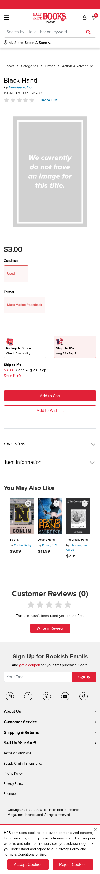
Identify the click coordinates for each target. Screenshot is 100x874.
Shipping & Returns (21, 732)
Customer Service (20, 722)
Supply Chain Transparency (23, 763)
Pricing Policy (13, 773)
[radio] (25, 347)
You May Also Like (29, 488)
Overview (15, 444)
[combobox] (50, 31)
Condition (11, 261)
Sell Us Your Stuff (20, 743)
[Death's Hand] (50, 516)
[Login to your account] (83, 17)
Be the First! (49, 100)
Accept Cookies (28, 864)
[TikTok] (83, 696)
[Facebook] (28, 696)
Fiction (50, 66)
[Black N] (22, 516)
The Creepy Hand (77, 539)
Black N (14, 539)
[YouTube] (65, 696)
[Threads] (47, 696)
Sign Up (84, 677)
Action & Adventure (77, 66)
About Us (12, 711)
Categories (29, 66)
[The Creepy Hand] (78, 516)
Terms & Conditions (17, 753)
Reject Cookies (72, 864)
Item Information (23, 462)
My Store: (16, 43)
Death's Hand (46, 539)
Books (9, 66)
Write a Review (50, 628)
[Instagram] (10, 696)
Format (9, 292)
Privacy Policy (13, 784)
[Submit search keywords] (90, 31)
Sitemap (10, 794)
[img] (19, 100)
